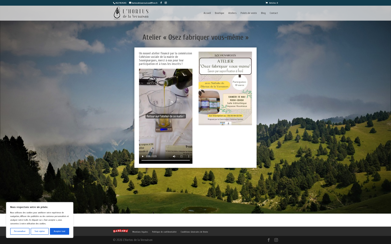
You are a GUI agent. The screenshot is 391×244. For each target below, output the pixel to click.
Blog (263, 13)
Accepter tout (59, 231)
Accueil (207, 13)
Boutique (219, 13)
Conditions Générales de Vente (194, 232)
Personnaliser (20, 231)
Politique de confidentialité (164, 232)
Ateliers (232, 13)
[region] (39, 220)
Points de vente (249, 13)
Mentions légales (140, 232)
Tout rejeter (39, 231)
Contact (274, 13)
